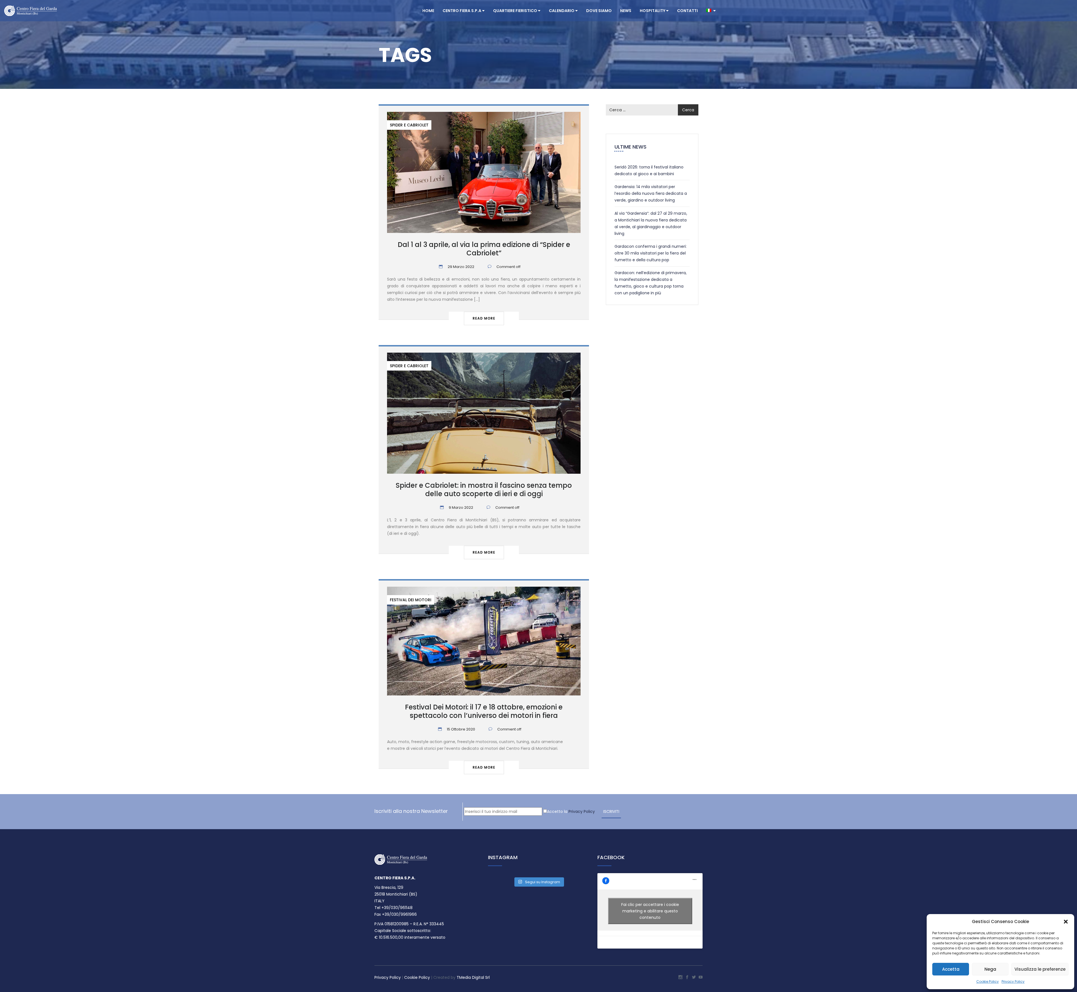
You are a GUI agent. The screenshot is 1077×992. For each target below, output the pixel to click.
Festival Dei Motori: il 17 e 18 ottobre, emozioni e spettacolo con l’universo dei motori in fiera (484, 711)
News (625, 10)
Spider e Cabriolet (409, 125)
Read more (484, 318)
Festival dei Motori (410, 600)
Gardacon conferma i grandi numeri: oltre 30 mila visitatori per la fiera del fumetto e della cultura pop (651, 253)
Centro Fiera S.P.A (462, 10)
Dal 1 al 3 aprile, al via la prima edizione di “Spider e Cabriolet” (484, 249)
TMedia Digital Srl (473, 977)
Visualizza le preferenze (1040, 969)
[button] (1066, 921)
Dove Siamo (599, 10)
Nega (990, 969)
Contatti (687, 10)
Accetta (950, 969)
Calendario (562, 10)
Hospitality (653, 10)
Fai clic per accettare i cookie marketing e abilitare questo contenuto (650, 910)
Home (428, 10)
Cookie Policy (987, 981)
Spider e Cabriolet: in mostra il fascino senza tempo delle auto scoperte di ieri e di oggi (484, 489)
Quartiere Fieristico (515, 10)
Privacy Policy (1013, 981)
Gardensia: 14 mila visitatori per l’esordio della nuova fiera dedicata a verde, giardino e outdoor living (651, 193)
